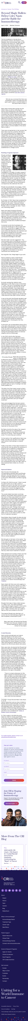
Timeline (3, 581)
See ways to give (10, 803)
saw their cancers (20, 92)
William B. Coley (12, 77)
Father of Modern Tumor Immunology (12, 711)
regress (3, 94)
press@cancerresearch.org (8, 737)
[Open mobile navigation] (2, 3)
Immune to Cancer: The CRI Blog (10, 9)
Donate (24, 2)
